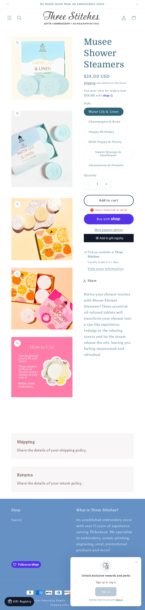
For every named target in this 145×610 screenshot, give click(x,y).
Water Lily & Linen (104, 111)
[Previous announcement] (8, 4)
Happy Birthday (104, 133)
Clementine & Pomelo (108, 166)
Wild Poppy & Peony (107, 143)
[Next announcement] (137, 4)
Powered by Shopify (53, 600)
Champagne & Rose (107, 123)
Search (16, 520)
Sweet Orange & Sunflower (114, 154)
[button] (10, 18)
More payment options (109, 229)
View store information (106, 269)
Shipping (90, 83)
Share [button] (92, 280)
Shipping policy (59, 604)
